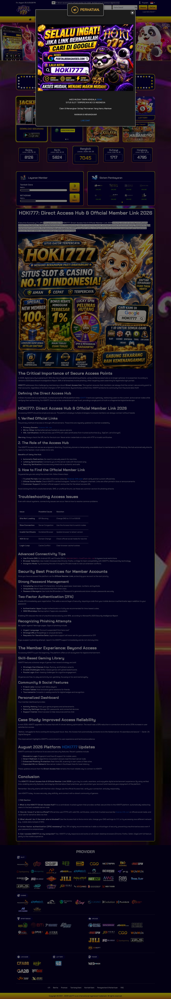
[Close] (132, 12)
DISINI (99, 99)
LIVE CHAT (85, 120)
